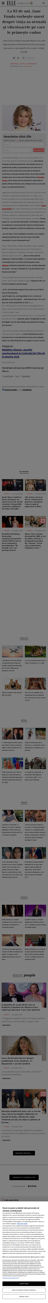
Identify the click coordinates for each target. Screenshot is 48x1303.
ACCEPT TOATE (24, 1284)
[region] (24, 1252)
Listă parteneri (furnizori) (10, 1278)
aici (16, 1243)
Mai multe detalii (22, 1223)
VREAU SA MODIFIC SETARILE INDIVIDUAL (24, 1290)
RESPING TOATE (24, 1296)
